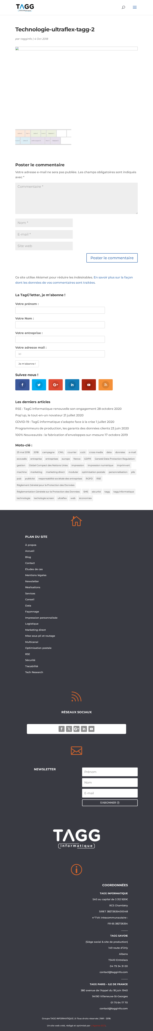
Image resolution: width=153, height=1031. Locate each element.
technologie (23, 498)
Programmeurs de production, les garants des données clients (62, 428)
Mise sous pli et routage (40, 635)
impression (77, 465)
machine (22, 472)
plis (133, 472)
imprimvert (123, 465)
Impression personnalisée (41, 617)
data (109, 452)
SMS (85, 491)
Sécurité (30, 660)
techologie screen (44, 498)
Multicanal (31, 641)
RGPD (89, 478)
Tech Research (34, 672)
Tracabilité (31, 666)
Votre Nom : (24, 318)
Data (28, 605)
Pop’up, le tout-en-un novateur (39, 415)
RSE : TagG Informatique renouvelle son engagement (55, 409)
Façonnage (32, 611)
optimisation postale (93, 472)
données (120, 452)
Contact (30, 562)
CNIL (61, 452)
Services (30, 593)
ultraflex (62, 498)
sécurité (96, 491)
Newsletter (32, 581)
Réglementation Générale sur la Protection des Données (48, 491)
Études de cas (34, 569)
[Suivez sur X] (69, 729)
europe (66, 458)
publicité (30, 478)
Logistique (31, 623)
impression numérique (100, 465)
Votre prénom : (27, 304)
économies (85, 498)
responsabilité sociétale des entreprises (60, 478)
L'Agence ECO (98, 1025)
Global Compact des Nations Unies (48, 465)
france (77, 458)
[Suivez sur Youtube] (91, 729)
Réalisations (32, 587)
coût (82, 452)
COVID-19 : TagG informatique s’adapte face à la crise (55, 422)
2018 (36, 452)
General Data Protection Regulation (115, 458)
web (73, 498)
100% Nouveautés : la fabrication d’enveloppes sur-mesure (59, 435)
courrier (72, 452)
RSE (98, 478)
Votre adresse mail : (30, 347)
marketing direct (55, 472)
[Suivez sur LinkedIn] (84, 729)
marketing (36, 472)
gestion (21, 465)
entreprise (36, 458)
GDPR (87, 458)
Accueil (29, 550)
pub (19, 478)
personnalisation (118, 472)
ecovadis (22, 458)
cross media (96, 452)
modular (73, 472)
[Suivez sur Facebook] (62, 729)
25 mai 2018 (23, 452)
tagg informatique (123, 491)
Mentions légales (35, 575)
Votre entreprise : (29, 333)
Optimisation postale (38, 647)
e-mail (132, 452)
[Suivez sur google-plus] (76, 729)
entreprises (52, 458)
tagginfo (26, 38)
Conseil (30, 599)
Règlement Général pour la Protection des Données (45, 485)
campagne (48, 452)
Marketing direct (35, 629)
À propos (30, 544)
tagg (107, 491)
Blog (28, 557)
